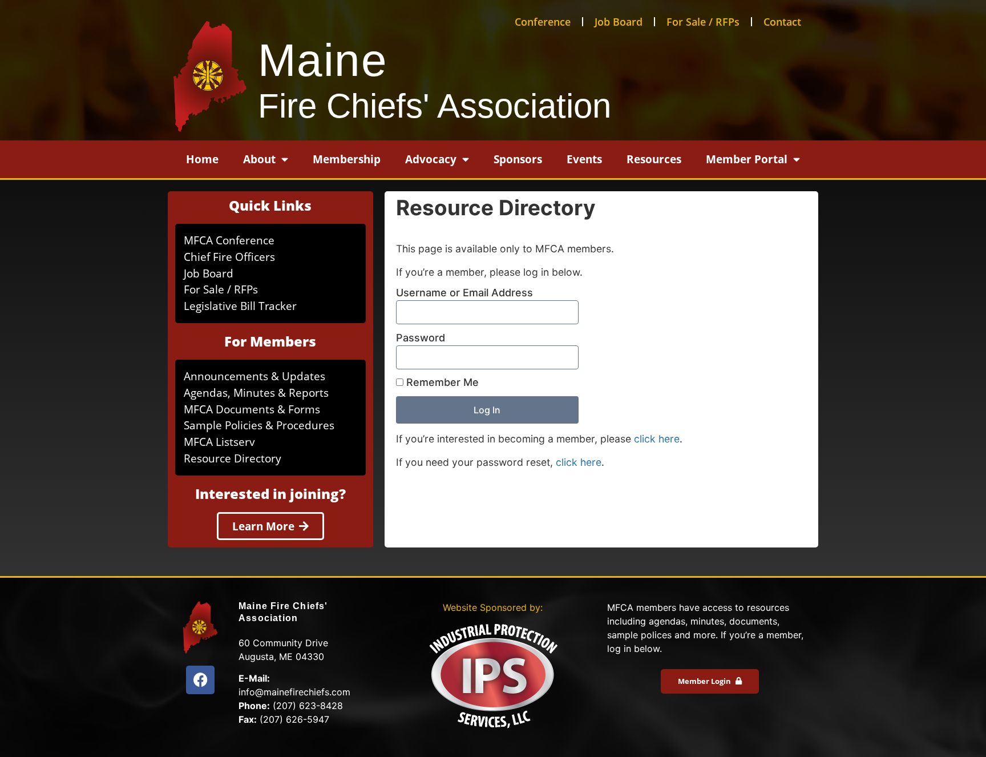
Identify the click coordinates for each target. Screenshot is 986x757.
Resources (654, 159)
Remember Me (441, 382)
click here (657, 439)
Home (202, 159)
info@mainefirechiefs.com (294, 692)
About (259, 159)
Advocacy (430, 159)
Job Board (618, 22)
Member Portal (746, 159)
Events (584, 159)
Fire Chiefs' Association (434, 106)
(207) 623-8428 (308, 705)
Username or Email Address (464, 293)
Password (420, 338)
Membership (347, 159)
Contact (782, 22)
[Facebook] (200, 680)
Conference (543, 22)
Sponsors (518, 159)
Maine (323, 60)
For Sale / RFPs (703, 22)
